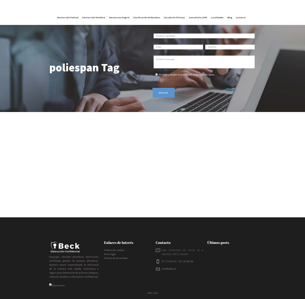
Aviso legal (110, 254)
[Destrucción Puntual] (68, 10)
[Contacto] (241, 10)
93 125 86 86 (186, 261)
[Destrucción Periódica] (94, 10)
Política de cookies (114, 250)
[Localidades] (217, 10)
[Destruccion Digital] (119, 10)
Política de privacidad (115, 258)
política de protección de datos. (198, 74)
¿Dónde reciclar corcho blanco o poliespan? (77, 174)
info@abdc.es (169, 268)
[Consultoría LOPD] (198, 10)
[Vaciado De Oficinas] (174, 10)
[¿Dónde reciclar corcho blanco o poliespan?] (81, 146)
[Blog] (229, 10)
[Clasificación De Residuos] (147, 10)
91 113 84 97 (169, 261)
